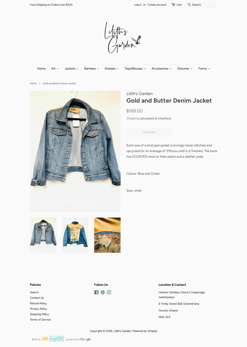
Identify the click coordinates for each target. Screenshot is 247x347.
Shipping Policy (39, 314)
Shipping (132, 118)
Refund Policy (38, 303)
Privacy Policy (38, 308)
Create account (156, 4)
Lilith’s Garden (122, 331)
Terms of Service (40, 319)
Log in (137, 4)
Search (34, 292)
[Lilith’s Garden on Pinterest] (103, 293)
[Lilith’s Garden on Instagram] (109, 293)
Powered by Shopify (144, 331)
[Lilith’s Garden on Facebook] (96, 293)
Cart (179, 4)
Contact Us (37, 297)
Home (33, 83)
